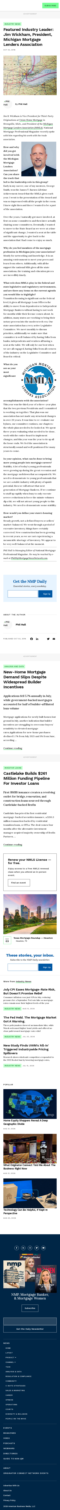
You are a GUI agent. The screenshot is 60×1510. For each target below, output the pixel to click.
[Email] (54, 638)
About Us (7, 1491)
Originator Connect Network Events (25, 1473)
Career (9, 1395)
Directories (10, 1453)
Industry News (12, 24)
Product (10, 1357)
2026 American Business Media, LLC (19, 1506)
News (6, 1343)
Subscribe (50, 5)
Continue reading (12, 748)
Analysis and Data (14, 666)
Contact (6, 1495)
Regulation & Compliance (18, 1376)
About (7, 1468)
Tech (8, 1367)
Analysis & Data (14, 1372)
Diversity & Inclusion (16, 1414)
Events (7, 1428)
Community (11, 1381)
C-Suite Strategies (15, 1386)
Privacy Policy (9, 1500)
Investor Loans (12, 768)
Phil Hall (22, 104)
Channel (10, 1362)
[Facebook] (31, 638)
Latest (9, 1353)
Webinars (8, 1448)
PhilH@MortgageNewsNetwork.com (29, 558)
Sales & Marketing (15, 1390)
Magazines (9, 1433)
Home (8, 1348)
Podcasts (9, 1443)
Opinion (9, 1400)
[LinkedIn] (37, 638)
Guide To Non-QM (13, 1459)
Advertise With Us (11, 1486)
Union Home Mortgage (30, 120)
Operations (11, 1405)
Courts (9, 1409)
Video (6, 1438)
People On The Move (16, 1419)
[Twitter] (48, 638)
